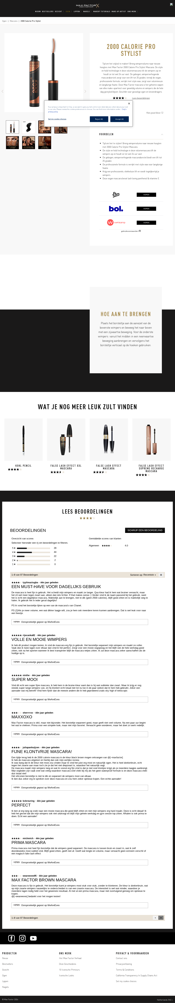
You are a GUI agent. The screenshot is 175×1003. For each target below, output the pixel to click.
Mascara (13, 20)
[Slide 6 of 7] (29, 142)
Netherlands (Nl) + (165, 999)
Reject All (99, 119)
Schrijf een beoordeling (146, 531)
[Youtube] (33, 938)
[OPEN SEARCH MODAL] (171, 4)
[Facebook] (11, 938)
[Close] (129, 104)
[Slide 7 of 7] (45, 142)
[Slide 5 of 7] (12, 142)
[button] (161, 918)
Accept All (120, 119)
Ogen (4, 20)
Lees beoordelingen (141, 98)
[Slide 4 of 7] (61, 127)
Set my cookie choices (126, 981)
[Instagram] (22, 938)
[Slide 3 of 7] (45, 127)
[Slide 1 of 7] (12, 127)
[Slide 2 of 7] (29, 127)
